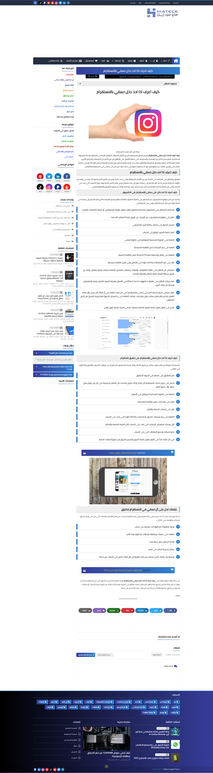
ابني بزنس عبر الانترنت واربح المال (58, 211)
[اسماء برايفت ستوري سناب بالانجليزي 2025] (175, 757)
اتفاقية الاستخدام (150, 2)
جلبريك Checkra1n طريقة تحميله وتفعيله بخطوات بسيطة (49, 259)
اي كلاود (65, 701)
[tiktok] (40, 3)
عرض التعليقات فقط (104, 654)
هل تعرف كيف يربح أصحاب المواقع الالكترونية (54, 217)
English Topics (148, 712)
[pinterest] (48, 3)
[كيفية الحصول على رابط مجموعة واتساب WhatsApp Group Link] (175, 744)
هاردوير (60, 707)
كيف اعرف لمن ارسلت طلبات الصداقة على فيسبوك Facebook (50, 332)
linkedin (67, 235)
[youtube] (52, 3)
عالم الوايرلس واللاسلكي (61, 229)
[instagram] (56, 3)
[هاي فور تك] (162, 13)
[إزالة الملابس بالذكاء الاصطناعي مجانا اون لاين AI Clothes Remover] (175, 731)
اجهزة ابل (163, 701)
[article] (103, 624)
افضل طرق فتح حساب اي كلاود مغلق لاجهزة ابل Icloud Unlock (50, 297)
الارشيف (74, 751)
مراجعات (118, 60)
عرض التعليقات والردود (85, 654)
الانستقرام (150, 383)
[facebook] (68, 3)
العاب (103, 60)
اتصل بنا (132, 2)
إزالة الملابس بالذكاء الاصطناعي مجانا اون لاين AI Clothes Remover (152, 733)
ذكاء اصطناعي (54, 60)
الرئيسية (176, 2)
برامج (53, 701)
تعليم (174, 707)
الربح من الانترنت (72, 60)
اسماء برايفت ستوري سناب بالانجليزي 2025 (151, 758)
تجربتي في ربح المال (63, 206)
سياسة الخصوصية (164, 2)
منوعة (83, 707)
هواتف (173, 712)
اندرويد (141, 60)
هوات (49, 707)
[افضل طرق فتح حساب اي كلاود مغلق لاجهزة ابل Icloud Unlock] (69, 295)
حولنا (140, 2)
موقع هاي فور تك (150, 166)
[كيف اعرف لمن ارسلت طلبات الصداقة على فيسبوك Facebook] (69, 330)
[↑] (106, 766)
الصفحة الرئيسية (134, 76)
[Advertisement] (106, 39)
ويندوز (130, 60)
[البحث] (35, 3)
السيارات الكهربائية (103, 701)
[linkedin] (64, 3)
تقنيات (163, 707)
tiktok (68, 241)
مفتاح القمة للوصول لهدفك (63, 146)
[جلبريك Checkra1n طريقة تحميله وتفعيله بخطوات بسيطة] (69, 257)
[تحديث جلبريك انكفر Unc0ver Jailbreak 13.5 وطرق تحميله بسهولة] (69, 275)
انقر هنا (114, 217)
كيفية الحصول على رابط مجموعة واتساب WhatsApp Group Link (152, 746)
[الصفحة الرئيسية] (176, 60)
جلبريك (151, 707)
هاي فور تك (156, 769)
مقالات (94, 707)
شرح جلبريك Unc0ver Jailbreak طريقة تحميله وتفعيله (50, 314)
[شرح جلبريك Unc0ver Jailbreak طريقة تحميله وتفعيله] (69, 313)
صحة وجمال (89, 60)
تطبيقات (121, 76)
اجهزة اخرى (149, 701)
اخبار (165, 60)
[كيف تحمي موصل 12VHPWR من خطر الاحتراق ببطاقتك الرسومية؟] (106, 739)
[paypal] (44, 3)
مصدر (178, 595)
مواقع (72, 707)
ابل (154, 60)
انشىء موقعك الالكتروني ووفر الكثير (56, 223)
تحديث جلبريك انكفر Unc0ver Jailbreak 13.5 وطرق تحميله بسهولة (51, 278)
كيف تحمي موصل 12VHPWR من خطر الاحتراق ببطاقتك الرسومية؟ (108, 754)
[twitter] (60, 3)
